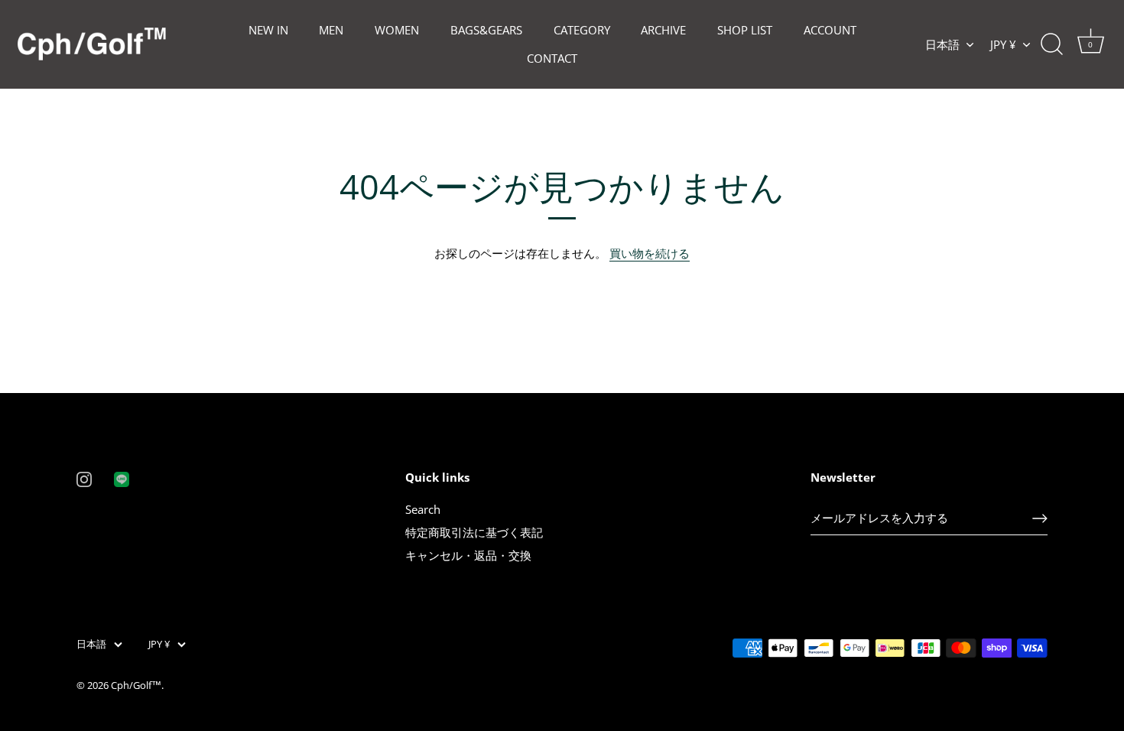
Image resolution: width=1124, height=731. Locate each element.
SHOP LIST (744, 29)
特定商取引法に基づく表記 (474, 532)
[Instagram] (84, 478)
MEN (331, 29)
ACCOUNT (830, 29)
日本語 (942, 44)
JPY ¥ (1003, 44)
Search (422, 509)
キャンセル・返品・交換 (468, 555)
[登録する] (1040, 518)
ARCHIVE (663, 29)
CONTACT (552, 58)
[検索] (1051, 44)
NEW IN (268, 29)
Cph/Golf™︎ (136, 685)
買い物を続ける (649, 253)
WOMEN (397, 29)
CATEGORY (582, 29)
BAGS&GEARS (486, 29)
